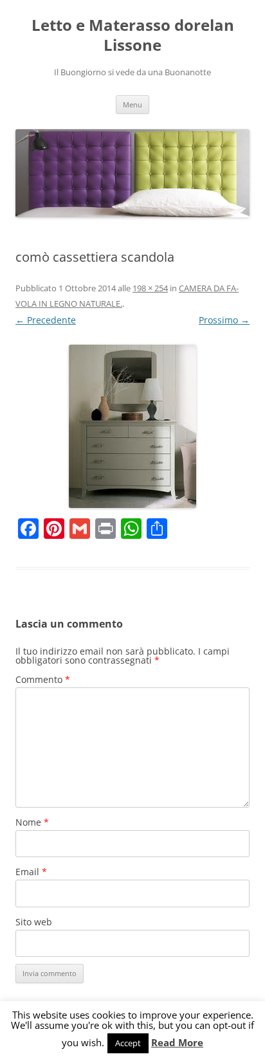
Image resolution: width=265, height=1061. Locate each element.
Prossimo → (224, 320)
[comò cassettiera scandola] (132, 426)
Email (31, 872)
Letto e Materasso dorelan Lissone (133, 35)
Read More (177, 1042)
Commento (42, 679)
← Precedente (45, 320)
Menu (132, 104)
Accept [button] (128, 1043)
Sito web (33, 922)
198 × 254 (150, 288)
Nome (32, 822)
